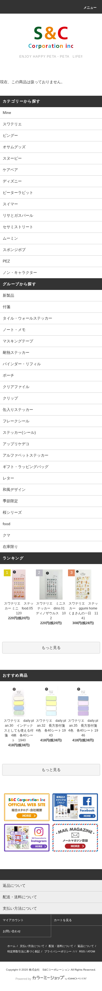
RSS (82, 951)
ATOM (91, 951)
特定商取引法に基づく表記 (23, 951)
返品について (86, 945)
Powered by (23, 978)
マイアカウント (13, 920)
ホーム (11, 945)
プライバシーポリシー (58, 951)
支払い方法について (32, 945)
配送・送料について (61, 945)
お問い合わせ (12, 931)
